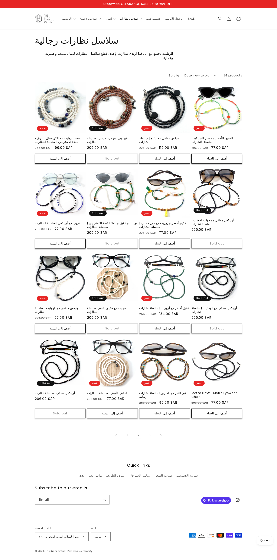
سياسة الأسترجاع (140, 475)
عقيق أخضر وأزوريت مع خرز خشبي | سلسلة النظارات (162, 225)
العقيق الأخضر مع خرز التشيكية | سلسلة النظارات (212, 140)
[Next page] (160, 435)
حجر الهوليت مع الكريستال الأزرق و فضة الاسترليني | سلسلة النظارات (57, 140)
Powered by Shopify (80, 551)
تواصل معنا (95, 475)
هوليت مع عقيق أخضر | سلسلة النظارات (106, 310)
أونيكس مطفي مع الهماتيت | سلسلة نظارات (214, 310)
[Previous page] (116, 435)
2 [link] (139, 435)
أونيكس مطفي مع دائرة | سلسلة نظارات (159, 140)
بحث (82, 475)
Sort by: (174, 75)
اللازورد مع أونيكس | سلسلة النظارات (58, 223)
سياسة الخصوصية (187, 475)
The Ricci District (56, 551)
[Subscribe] (104, 500)
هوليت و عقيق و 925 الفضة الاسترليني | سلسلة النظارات (112, 225)
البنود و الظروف (115, 475)
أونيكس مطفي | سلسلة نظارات (55, 393)
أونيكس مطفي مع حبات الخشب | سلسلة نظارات (212, 222)
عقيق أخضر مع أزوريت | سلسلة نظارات (164, 308)
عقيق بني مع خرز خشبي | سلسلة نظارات (108, 140)
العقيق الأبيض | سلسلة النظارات (107, 393)
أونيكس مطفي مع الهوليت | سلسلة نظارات (57, 310)
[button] (68, 18)
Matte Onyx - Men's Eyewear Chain (214, 395)
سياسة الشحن (163, 475)
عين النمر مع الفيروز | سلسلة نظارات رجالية (163, 395)
